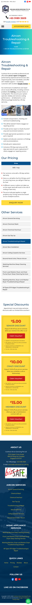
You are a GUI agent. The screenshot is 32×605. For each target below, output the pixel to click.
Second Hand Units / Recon (16, 518)
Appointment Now (21, 26)
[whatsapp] (28, 601)
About (26, 563)
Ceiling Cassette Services (16, 514)
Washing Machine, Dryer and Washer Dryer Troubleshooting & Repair (16, 281)
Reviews (19, 563)
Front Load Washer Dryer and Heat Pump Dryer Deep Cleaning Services (15, 273)
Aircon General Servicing (11, 218)
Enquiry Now (16, 203)
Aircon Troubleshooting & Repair (14, 241)
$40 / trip (16, 167)
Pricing (12, 563)
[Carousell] (27, 2)
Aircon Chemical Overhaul (12, 230)
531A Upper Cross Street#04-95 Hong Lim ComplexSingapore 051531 (16, 456)
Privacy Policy (16, 599)
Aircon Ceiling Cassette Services (14, 253)
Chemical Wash (16, 493)
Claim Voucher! (16, 336)
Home (16, 47)
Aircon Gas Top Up (9, 235)
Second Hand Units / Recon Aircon (15, 258)
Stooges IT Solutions (24, 598)
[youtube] (30, 2)
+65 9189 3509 (21, 462)
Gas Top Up (16, 501)
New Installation (16, 510)
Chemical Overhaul (16, 497)
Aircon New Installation (11, 247)
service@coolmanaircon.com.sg (18, 464)
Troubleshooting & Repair (16, 506)
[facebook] (25, 2)
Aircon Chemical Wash (10, 224)
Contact (16, 567)
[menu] (2, 26)
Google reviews (11, 22)
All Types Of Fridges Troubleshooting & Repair (16, 288)
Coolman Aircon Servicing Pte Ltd (22, 596)
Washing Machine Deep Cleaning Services (14, 265)
